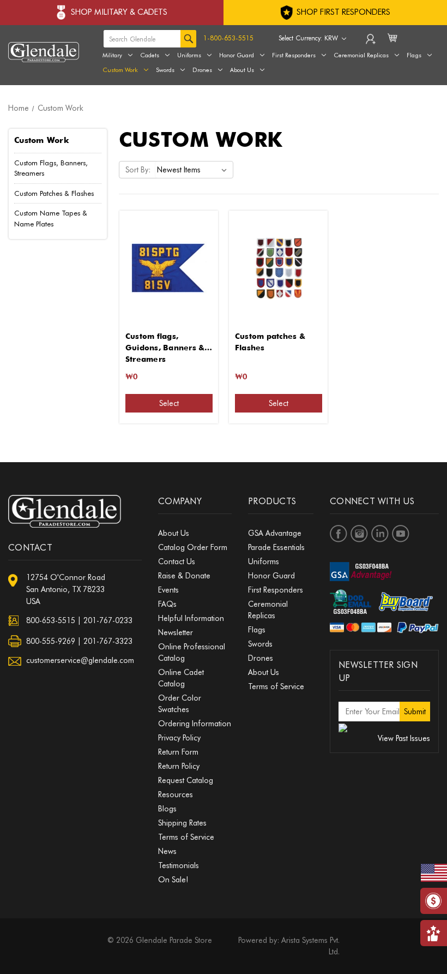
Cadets (149, 55)
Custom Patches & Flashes (54, 193)
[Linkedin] (380, 533)
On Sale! (173, 879)
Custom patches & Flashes (270, 342)
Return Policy (179, 766)
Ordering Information (194, 723)
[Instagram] (359, 533)
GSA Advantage (274, 533)
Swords (165, 70)
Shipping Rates (182, 822)
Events (168, 589)
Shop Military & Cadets (119, 12)
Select (169, 403)
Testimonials (178, 865)
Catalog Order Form (192, 547)
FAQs (167, 604)
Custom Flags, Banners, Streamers (51, 168)
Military (112, 55)
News (167, 851)
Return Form (178, 752)
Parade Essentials (276, 547)
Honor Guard (236, 55)
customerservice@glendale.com (80, 660)
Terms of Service (186, 837)
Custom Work (120, 70)
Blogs (167, 808)
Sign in (371, 41)
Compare (165, 268)
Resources (175, 794)
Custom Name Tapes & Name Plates (50, 218)
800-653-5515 (50, 620)
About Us (242, 70)
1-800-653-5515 (228, 38)
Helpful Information (191, 618)
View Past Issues (404, 738)
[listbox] (194, 170)
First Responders (275, 589)
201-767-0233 (107, 620)
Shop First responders (342, 12)
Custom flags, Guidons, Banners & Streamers (165, 343)
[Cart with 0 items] (393, 44)
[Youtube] (400, 533)
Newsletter (175, 632)
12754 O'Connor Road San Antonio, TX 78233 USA (65, 589)
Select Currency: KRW (309, 38)
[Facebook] (338, 533)
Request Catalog (185, 780)
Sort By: (137, 169)
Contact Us (176, 561)
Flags (256, 629)
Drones (202, 70)
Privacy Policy (179, 737)
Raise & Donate (184, 575)
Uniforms (189, 55)
